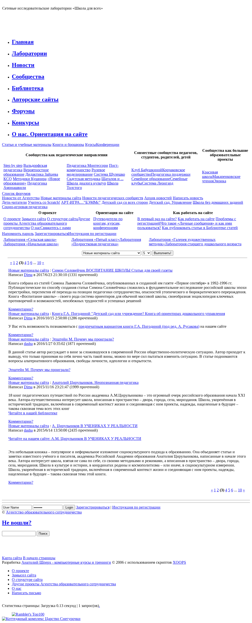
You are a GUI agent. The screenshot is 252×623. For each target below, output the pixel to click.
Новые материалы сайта (61, 198)
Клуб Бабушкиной (146, 170)
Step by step (12, 165)
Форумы (23, 111)
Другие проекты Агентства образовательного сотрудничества (46, 223)
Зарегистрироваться (51, 234)
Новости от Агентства (21, 198)
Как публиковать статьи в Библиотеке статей (200, 228)
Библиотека (28, 88)
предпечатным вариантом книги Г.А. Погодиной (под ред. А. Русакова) (139, 326)
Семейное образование (150, 179)
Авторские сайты (35, 99)
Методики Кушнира (30, 179)
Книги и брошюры (68, 144)
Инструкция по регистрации (92, 234)
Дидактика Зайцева (41, 174)
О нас (35, 228)
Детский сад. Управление (170, 202)
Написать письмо (26, 593)
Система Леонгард (157, 183)
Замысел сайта (34, 219)
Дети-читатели (14, 202)
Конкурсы (25, 122)
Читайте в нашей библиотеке (32, 413)
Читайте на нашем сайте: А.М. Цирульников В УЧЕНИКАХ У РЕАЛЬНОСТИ (74, 438)
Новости (23, 65)
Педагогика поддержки (170, 174)
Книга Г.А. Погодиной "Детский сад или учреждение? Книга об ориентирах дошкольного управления (138, 314)
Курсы (90, 144)
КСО (7, 179)
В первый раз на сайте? (157, 219)
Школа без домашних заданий (218, 202)
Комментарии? (20, 309)
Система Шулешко (109, 174)
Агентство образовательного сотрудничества (44, 512)
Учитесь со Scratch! (44, 202)
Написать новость (188, 198)
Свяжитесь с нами (55, 228)
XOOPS (179, 562)
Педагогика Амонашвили (25, 185)
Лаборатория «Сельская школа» (30, 239)
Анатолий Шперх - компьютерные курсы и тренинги (66, 562)
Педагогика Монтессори (87, 165)
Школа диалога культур (86, 183)
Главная (23, 42)
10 (39, 263)
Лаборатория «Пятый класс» (95, 239)
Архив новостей (158, 198)
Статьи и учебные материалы (26, 144)
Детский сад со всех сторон (125, 202)
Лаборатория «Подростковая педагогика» (106, 241)
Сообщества (28, 76)
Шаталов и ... (112, 179)
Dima (28, 275)
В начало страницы (39, 558)
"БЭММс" (92, 202)
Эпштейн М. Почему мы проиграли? (83, 339)
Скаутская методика (83, 179)
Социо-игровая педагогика (24, 207)
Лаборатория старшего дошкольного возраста (203, 244)
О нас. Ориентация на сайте (50, 134)
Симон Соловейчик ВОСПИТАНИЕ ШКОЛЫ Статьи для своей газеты (112, 270)
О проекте (12, 219)
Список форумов (16, 193)
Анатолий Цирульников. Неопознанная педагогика (95, 382)
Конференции (107, 144)
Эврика (220, 181)
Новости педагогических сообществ (112, 198)
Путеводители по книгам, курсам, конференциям (108, 223)
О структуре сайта (62, 219)
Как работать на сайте (196, 219)
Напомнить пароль (18, 234)
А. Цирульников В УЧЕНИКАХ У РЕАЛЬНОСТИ (95, 426)
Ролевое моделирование (86, 172)
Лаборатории (29, 53)
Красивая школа (210, 174)
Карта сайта (12, 558)
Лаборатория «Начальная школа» (31, 244)
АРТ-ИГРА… (72, 202)
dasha (28, 344)
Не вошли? (17, 522)
